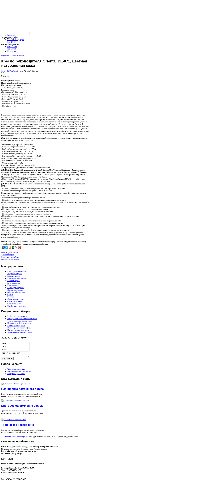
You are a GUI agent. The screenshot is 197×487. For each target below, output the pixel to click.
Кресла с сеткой (13, 285)
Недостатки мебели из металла (19, 323)
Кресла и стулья (13, 281)
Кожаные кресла (13, 276)
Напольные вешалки (15, 290)
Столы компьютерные (15, 299)
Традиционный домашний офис (19, 321)
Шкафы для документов (16, 306)
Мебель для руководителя (17, 316)
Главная (6, 436)
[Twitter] (6, 247)
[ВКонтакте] (3, 247)
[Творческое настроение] (13, 420)
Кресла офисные (13, 283)
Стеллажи (11, 297)
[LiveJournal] (16, 247)
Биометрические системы (17, 271)
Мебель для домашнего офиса (19, 328)
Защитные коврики (14, 274)
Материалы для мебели (16, 374)
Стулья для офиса (14, 304)
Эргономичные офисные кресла (19, 332)
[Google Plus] (19, 247)
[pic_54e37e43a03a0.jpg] (11, 71)
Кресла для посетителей (16, 278)
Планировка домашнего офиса (19, 371)
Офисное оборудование (16, 292)
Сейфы (10, 294)
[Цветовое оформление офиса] (15, 400)
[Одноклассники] (10, 247)
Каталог (12, 436)
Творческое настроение (16, 369)
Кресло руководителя (15, 288)
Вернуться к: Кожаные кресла (12, 55)
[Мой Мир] (13, 247)
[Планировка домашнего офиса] (16, 384)
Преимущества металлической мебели (22, 319)
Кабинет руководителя (16, 325)
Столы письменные (14, 301)
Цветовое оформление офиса (18, 330)
